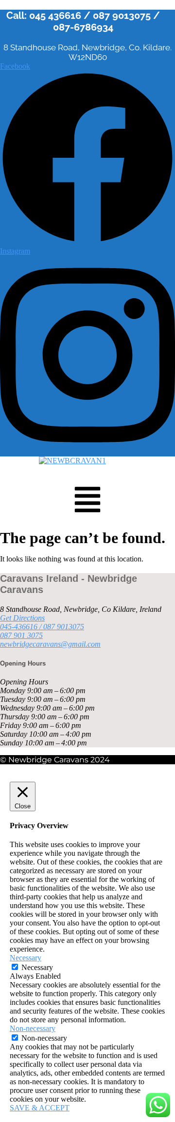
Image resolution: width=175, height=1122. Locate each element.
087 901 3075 (21, 635)
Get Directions (22, 618)
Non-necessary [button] (32, 1028)
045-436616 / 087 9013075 (42, 626)
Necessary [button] (25, 958)
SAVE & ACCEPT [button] (40, 1108)
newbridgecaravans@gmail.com (50, 644)
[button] (87, 502)
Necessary (37, 967)
